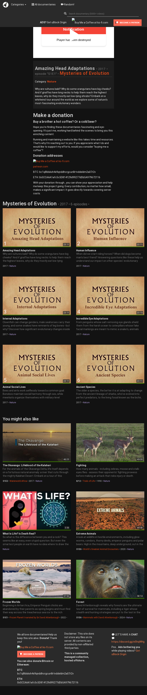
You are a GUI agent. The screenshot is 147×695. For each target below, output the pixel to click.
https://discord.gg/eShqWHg (128, 641)
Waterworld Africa (18, 481)
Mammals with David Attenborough (100, 617)
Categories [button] (17, 4)
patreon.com (40, 166)
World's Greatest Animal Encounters (101, 549)
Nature (13, 266)
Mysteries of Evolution (84, 73)
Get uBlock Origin (53, 22)
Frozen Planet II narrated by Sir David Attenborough (34, 617)
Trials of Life (88, 481)
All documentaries (45, 4)
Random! (68, 4)
